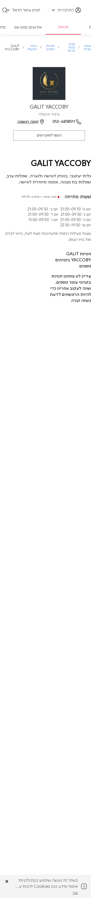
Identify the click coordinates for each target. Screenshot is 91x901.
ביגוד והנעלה (32, 47)
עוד (75, 893)
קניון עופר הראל (71, 48)
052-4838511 (64, 122)
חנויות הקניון (50, 47)
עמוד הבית (87, 47)
